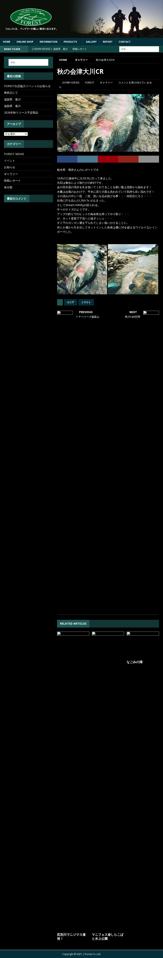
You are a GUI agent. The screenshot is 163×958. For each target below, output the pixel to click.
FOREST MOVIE (14, 154)
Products (70, 41)
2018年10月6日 (71, 82)
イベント (9, 160)
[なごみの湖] (143, 645)
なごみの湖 (135, 662)
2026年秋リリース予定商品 (21, 112)
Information (48, 41)
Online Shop (24, 41)
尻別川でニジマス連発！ (71, 936)
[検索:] (139, 49)
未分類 (8, 187)
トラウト (86, 302)
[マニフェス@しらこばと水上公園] (108, 781)
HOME (6, 41)
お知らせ (9, 167)
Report (108, 41)
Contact (125, 41)
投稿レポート (12, 180)
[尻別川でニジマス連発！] (73, 781)
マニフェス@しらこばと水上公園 (107, 936)
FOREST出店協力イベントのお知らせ (27, 86)
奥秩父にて (11, 92)
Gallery (91, 41)
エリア (70, 302)
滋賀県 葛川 (12, 99)
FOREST (89, 82)
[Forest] (81, 35)
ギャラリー (106, 82)
